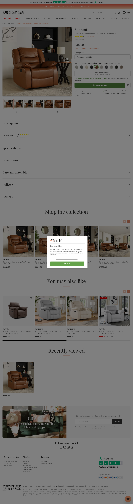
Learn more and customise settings (67, 259)
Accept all (67, 263)
